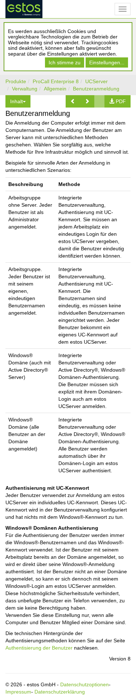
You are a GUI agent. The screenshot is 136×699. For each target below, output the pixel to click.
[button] (73, 101)
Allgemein (55, 89)
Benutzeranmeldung (96, 89)
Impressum (18, 692)
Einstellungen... (106, 62)
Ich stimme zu (65, 62)
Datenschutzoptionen (84, 684)
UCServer (96, 81)
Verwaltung (24, 89)
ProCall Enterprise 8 (56, 81)
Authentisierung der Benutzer (39, 648)
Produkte (15, 81)
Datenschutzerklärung (59, 692)
